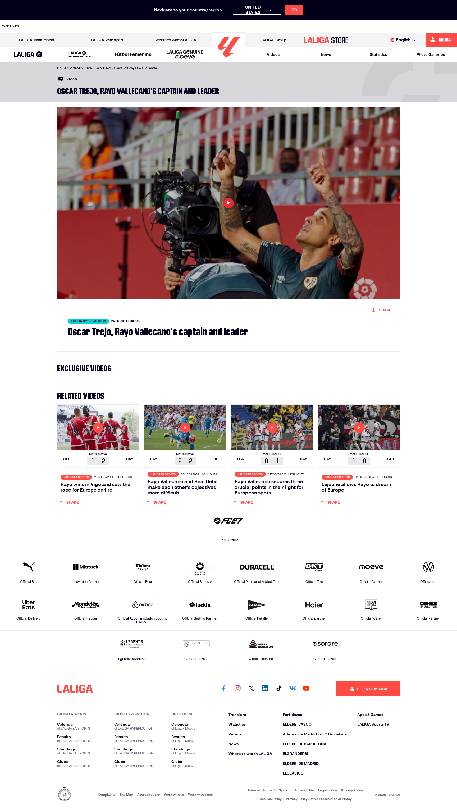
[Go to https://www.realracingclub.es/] (255, 26)
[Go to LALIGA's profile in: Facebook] (224, 689)
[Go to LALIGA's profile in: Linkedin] (265, 689)
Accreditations (148, 794)
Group (273, 40)
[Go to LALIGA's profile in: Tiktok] (279, 689)
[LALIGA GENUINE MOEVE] (185, 54)
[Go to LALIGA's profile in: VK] (292, 689)
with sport (107, 40)
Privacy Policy (352, 790)
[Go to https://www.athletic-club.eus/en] (36, 26)
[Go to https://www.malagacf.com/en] (233, 26)
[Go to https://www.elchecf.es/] (146, 26)
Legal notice (327, 790)
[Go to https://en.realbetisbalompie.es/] (342, 26)
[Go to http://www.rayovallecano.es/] (276, 26)
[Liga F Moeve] (133, 54)
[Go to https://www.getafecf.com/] (189, 26)
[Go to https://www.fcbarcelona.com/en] (167, 26)
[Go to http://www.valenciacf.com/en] (429, 26)
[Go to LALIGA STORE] (326, 40)
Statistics (378, 54)
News (326, 54)
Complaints (106, 794)
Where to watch (175, 40)
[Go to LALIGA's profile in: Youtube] (306, 689)
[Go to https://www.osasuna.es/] (80, 26)
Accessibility (304, 790)
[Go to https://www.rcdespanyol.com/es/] (320, 26)
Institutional (36, 40)
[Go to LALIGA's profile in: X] (251, 689)
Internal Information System (269, 790)
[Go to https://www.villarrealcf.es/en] (451, 26)
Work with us (174, 794)
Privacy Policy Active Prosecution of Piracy (319, 798)
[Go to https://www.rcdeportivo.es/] (298, 26)
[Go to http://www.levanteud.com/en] (211, 26)
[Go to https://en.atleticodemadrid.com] (58, 26)
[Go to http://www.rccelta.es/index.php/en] (102, 26)
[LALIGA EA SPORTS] (28, 54)
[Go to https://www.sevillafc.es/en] (407, 26)
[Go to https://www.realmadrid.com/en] (364, 26)
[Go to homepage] (228, 59)
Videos (273, 54)
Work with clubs (200, 794)
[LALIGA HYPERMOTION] (81, 54)
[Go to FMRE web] (64, 794)
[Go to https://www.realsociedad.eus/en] (386, 26)
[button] (28, 54)
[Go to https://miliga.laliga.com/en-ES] (441, 40)
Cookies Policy (270, 798)
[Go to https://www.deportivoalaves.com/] (124, 26)
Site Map (126, 794)
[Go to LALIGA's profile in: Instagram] (237, 689)
